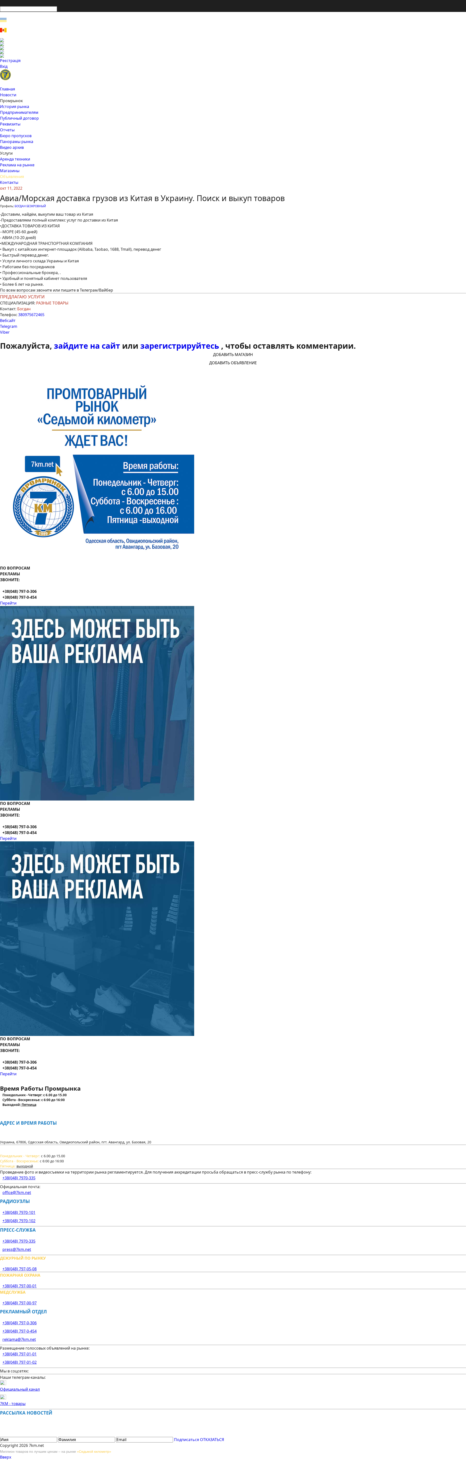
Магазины (9, 170)
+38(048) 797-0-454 (19, 1331)
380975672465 (31, 314)
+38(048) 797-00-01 (19, 1286)
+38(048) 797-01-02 (19, 1362)
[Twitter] (233, 48)
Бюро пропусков (16, 135)
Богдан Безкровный (30, 206)
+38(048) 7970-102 (18, 1220)
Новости (8, 95)
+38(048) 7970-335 (18, 1178)
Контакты (9, 182)
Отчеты (7, 130)
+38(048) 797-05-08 (19, 1269)
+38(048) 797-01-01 (19, 1354)
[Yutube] (233, 52)
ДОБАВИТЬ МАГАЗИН (233, 354)
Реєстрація (10, 60)
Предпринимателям (19, 112)
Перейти (8, 603)
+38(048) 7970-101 (18, 1212)
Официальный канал (20, 1389)
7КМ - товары (12, 1403)
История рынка (14, 106)
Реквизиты (10, 124)
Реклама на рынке (17, 165)
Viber (5, 332)
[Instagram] (233, 44)
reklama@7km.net (19, 1339)
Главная (7, 89)
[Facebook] (233, 40)
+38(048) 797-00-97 (19, 1303)
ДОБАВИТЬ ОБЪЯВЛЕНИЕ (233, 362)
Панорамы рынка (16, 141)
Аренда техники (15, 159)
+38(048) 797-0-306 (19, 1323)
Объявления (12, 176)
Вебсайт (8, 320)
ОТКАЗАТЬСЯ (212, 1439)
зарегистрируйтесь (180, 345)
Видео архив (12, 147)
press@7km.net (16, 1249)
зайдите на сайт (88, 345)
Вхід (4, 66)
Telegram (8, 326)
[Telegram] (233, 56)
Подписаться (186, 1439)
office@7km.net (16, 1192)
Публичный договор (19, 118)
